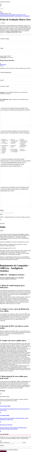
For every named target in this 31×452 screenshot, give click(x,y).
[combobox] (2, 447)
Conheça (2, 13)
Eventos (2, 16)
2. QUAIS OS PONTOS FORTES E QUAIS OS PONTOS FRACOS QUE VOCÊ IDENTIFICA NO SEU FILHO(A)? (15, 132)
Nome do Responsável (5, 72)
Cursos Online (12, 14)
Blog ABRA (11, 16)
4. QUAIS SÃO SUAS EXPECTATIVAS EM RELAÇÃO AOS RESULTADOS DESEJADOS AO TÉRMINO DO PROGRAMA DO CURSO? (14, 189)
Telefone (2, 445)
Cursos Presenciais (4, 14)
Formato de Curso (4, 449)
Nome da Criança (4, 38)
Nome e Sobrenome (4, 442)
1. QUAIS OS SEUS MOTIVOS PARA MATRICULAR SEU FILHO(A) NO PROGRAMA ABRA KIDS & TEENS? (15, 109)
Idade (1, 48)
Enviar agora (3, 451)
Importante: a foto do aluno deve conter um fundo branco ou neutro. (15, 68)
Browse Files (3, 64)
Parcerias (6, 16)
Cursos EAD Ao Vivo (21, 14)
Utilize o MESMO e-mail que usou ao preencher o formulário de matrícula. (14, 93)
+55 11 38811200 (25, 16)
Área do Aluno (17, 16)
